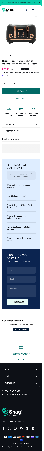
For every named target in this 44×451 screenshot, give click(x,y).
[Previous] (3, 2)
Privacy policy (15, 447)
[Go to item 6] (24, 55)
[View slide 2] (21, 359)
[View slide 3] (24, 359)
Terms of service (25, 447)
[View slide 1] (18, 359)
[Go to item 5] (21, 55)
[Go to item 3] (15, 55)
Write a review (21, 329)
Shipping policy (35, 447)
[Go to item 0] (10, 55)
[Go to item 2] (13, 55)
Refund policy (6, 447)
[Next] (39, 2)
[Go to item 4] (18, 55)
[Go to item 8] (29, 55)
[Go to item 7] (26, 55)
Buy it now (21, 99)
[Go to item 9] (32, 55)
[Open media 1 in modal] (36, 18)
